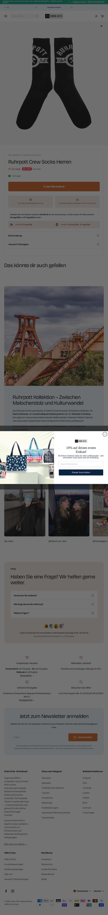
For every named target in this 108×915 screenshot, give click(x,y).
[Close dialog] (105, 434)
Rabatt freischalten (81, 472)
